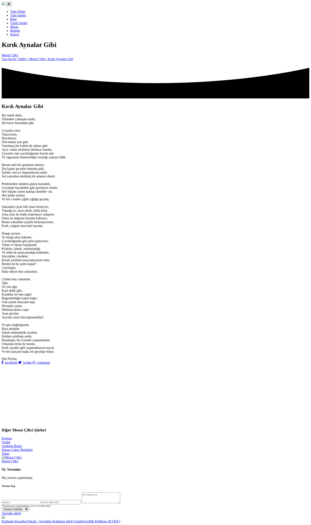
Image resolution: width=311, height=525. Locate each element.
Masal (14, 27)
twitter (27, 362)
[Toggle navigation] (9, 4)
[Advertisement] (155, 394)
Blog (13, 19)
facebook (10, 362)
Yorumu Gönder (14, 509)
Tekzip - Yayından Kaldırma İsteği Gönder (55, 521)
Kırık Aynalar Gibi (60, 59)
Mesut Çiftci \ (38, 59)
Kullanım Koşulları (14, 521)
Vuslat (6, 442)
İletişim (15, 30)
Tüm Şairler (18, 15)
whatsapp (43, 362)
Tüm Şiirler (17, 11)
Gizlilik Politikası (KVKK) (102, 521)
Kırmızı (7, 438)
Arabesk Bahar (12, 446)
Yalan (5, 453)
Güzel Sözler (19, 23)
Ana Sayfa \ (10, 59)
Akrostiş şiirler (11, 513)
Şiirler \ (23, 59)
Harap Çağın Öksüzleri (17, 450)
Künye (14, 34)
